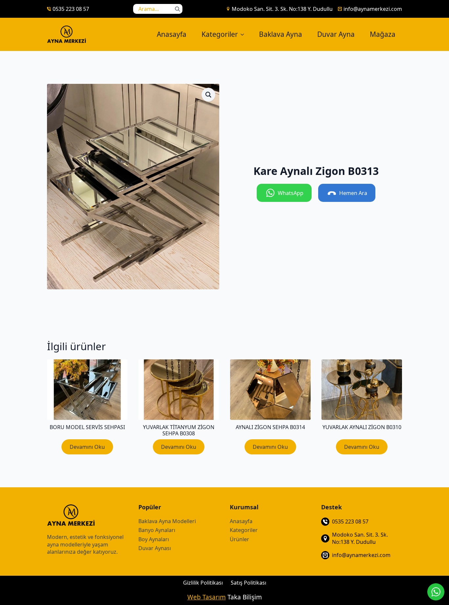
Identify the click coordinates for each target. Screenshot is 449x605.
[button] (208, 95)
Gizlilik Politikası (203, 582)
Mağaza (382, 34)
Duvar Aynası (154, 548)
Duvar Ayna (336, 34)
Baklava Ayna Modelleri (167, 521)
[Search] (177, 9)
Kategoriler (219, 34)
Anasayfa (171, 34)
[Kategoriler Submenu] (244, 34)
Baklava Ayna (280, 34)
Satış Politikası (248, 582)
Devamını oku (87, 446)
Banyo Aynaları (156, 530)
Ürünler (239, 539)
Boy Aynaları (153, 539)
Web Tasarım (206, 597)
